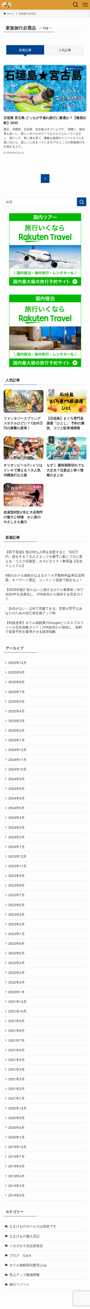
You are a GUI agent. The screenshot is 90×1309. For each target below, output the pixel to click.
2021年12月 (17, 1001)
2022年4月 (16, 962)
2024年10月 (17, 769)
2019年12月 (17, 1146)
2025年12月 (17, 662)
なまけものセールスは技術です (32, 1226)
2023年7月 (16, 895)
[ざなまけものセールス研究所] (6, 5)
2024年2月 (16, 837)
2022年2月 (16, 982)
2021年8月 (16, 1030)
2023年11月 (17, 866)
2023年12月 (17, 856)
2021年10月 (17, 1011)
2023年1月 (16, 933)
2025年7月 (16, 691)
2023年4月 (16, 914)
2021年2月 (16, 1088)
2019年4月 (16, 1176)
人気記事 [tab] (65, 50)
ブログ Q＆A (20, 1255)
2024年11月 (17, 759)
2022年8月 (16, 943)
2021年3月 (16, 1079)
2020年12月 (17, 1108)
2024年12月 (17, 749)
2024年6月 (16, 798)
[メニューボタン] (85, 5)
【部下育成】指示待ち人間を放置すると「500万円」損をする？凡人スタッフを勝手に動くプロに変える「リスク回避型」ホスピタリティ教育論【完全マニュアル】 (44, 559)
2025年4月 (16, 711)
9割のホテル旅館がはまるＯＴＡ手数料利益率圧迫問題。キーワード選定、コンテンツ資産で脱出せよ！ (44, 577)
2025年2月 (16, 730)
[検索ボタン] (75, 5)
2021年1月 (16, 1098)
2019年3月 (16, 1185)
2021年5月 (16, 1059)
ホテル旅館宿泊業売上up (28, 1265)
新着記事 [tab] (25, 50)
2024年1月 (16, 846)
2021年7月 (16, 1040)
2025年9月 (16, 672)
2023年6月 (16, 905)
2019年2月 (16, 1195)
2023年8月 (16, 885)
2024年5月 (16, 808)
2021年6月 (16, 1050)
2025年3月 (16, 720)
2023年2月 (16, 924)
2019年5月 (16, 1166)
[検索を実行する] (81, 201)
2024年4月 (16, 817)
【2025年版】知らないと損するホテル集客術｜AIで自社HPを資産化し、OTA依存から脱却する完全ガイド (44, 594)
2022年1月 (16, 992)
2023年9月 (16, 875)
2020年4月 (16, 1127)
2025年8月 (16, 682)
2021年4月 (16, 1069)
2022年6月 (16, 953)
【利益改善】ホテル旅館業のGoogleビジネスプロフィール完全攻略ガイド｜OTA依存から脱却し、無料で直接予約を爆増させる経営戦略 (44, 627)
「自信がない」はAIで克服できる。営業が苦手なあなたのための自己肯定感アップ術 (43, 610)
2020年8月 (16, 1118)
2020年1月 (16, 1137)
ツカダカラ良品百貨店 (26, 1245)
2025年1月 (16, 740)
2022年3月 (16, 972)
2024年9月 (16, 779)
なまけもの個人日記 (24, 1236)
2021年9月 (16, 1021)
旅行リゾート (19, 1284)
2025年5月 (16, 701)
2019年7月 (16, 1156)
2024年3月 (16, 827)
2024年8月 (16, 788)
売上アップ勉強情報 (24, 1274)
